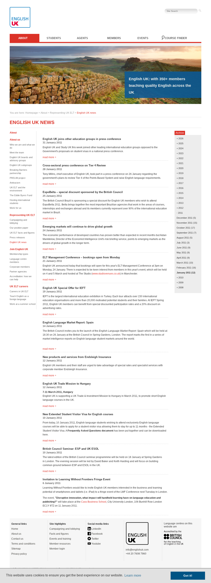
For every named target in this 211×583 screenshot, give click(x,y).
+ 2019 (180, 173)
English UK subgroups (21, 165)
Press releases (17, 237)
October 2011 (183, 228)
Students (54, 38)
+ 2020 (180, 168)
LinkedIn (96, 528)
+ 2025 (180, 143)
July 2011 (181, 242)
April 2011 (181, 257)
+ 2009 (180, 282)
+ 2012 (180, 208)
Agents (82, 38)
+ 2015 (180, 193)
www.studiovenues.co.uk (106, 273)
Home (14, 528)
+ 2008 (180, 287)
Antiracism (15, 182)
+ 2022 (180, 158)
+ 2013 (180, 203)
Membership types (19, 254)
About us (16, 533)
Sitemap (16, 548)
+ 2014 (180, 198)
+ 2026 (180, 138)
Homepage (31, 112)
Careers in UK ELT (19, 291)
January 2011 (184, 272)
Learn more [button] (132, 575)
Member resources (59, 543)
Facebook (97, 533)
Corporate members (20, 267)
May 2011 (181, 252)
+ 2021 (180, 163)
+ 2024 (180, 148)
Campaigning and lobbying (64, 528)
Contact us (17, 538)
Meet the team (17, 152)
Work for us (15, 208)
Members (114, 38)
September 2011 (185, 232)
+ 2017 (180, 183)
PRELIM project (17, 178)
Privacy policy (19, 553)
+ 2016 (180, 188)
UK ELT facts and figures (22, 232)
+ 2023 (180, 153)
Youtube (96, 543)
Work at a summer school (22, 304)
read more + (49, 157)
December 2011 (184, 218)
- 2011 (180, 213)
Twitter (95, 538)
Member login (57, 548)
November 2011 (184, 223)
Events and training (60, 538)
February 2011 (184, 267)
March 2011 (182, 262)
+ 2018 (180, 178)
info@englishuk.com (137, 549)
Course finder (176, 38)
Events (142, 38)
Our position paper (19, 228)
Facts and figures (59, 533)
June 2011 (182, 247)
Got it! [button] (187, 575)
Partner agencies (18, 271)
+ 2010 (180, 277)
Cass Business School (93, 501)
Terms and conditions (23, 543)
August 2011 (183, 237)
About (23, 38)
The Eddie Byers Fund (21, 195)
